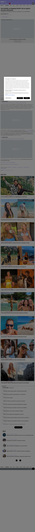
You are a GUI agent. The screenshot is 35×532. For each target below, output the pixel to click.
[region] (17, 89)
